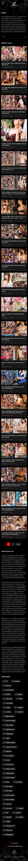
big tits (20, 694)
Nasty (7, 782)
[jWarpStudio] (14, 4)
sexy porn (9, 808)
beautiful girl (9, 690)
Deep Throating (10, 721)
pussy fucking (10, 795)
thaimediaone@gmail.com (15, 846)
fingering (8, 751)
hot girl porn (9, 764)
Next (18, 544)
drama (7, 738)
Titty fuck (9, 830)
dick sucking (9, 725)
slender (21, 808)
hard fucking (9, 756)
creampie (20, 707)
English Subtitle (10, 742)
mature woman (10, 778)
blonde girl (9, 699)
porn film (19, 782)
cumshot (20, 712)
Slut (7, 813)
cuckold (8, 712)
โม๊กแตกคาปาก (9, 834)
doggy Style (9, 734)
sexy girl (8, 804)
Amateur (17, 681)
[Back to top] (25, 858)
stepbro (21, 817)
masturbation (10, 773)
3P (6, 681)
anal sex (8, 685)
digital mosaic (10, 729)
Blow (20, 699)
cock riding (9, 703)
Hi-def (8, 760)
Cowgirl (8, 707)
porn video (9, 791)
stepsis (8, 821)
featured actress (11, 747)
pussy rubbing (10, 799)
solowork (18, 813)
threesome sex (10, 826)
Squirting (8, 817)
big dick (8, 694)
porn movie (9, 786)
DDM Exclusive (10, 716)
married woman (10, 769)
